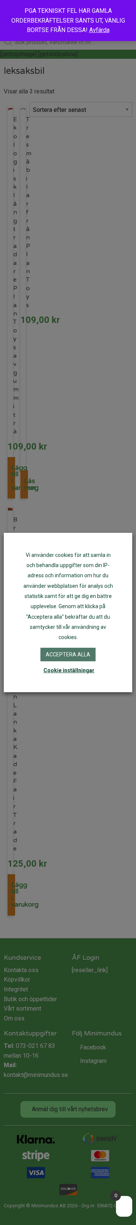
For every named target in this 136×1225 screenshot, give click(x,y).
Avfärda (99, 30)
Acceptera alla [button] (68, 654)
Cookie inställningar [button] (68, 670)
